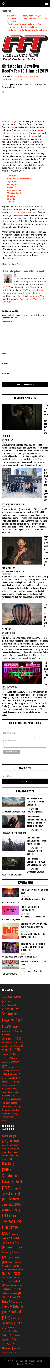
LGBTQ (16, 1058)
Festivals (11, 1209)
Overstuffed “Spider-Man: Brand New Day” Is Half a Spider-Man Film (27, 20)
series (5, 1092)
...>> (17, 902)
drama (5, 1042)
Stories (15, 1318)
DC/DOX (14, 1188)
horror (8, 1054)
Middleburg (12, 1067)
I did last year (11, 121)
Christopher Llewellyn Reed (26, 76)
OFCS (6, 287)
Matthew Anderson (17, 1269)
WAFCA (26, 290)
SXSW (10, 1102)
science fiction (12, 1088)
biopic (12, 1005)
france (5, 1046)
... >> (43, 465)
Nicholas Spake (13, 1289)
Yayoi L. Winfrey (14, 1352)
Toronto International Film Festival (10, 1331)
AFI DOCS (13, 1141)
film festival (16, 1042)
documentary (12, 1038)
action (4, 997)
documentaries (8, 1034)
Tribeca (15, 1113)
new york (16, 1074)
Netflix (7, 1074)
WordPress (29, 1364)
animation (13, 1001)
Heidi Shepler (15, 1247)
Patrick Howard (12, 1293)
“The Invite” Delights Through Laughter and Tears (27, 30)
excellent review (19, 212)
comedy (16, 1026)
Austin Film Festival (9, 1148)
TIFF (9, 1106)
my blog (30, 136)
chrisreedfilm (10, 1008)
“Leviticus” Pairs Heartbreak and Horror (23, 27)
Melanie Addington (10, 1277)
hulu (17, 1055)
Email (5, 364)
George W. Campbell (16, 1046)
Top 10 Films (16, 1107)
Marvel (5, 1062)
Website (5, 373)
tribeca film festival (9, 1116)
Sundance (8, 1095)
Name (5, 354)
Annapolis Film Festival (10, 1145)
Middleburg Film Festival (11, 1070)
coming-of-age (8, 1031)
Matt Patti (11, 1273)
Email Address (9, 740)
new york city (7, 1078)
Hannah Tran (11, 1049)
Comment (7, 322)
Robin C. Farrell (11, 1297)
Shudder (13, 1092)
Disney (18, 1031)
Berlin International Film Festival (12, 1152)
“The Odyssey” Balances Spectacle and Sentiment (26, 24)
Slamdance (17, 1302)
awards (5, 1005)
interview (7, 1058)
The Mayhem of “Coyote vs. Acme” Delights (24, 15)
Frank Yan (15, 1234)
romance (15, 1085)
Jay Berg (12, 1262)
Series (7, 1301)
